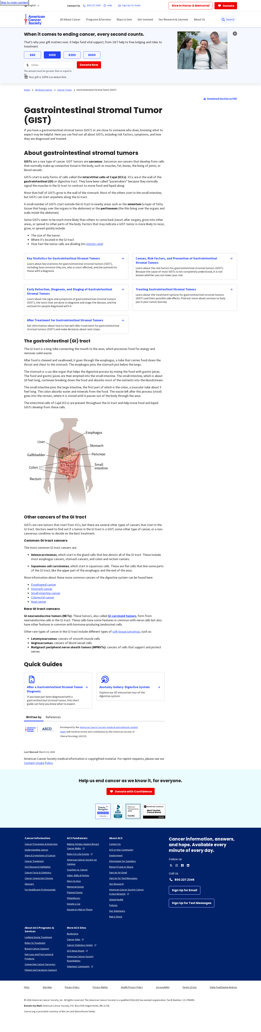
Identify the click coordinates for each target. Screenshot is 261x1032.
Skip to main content (14, 2)
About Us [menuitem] (199, 19)
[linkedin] (188, 865)
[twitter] (171, 865)
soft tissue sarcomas (126, 631)
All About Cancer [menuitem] (70, 19)
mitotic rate (94, 244)
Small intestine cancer (45, 593)
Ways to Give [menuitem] (124, 19)
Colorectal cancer (42, 597)
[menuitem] (34, 19)
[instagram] (177, 865)
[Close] (235, 33)
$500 (92, 55)
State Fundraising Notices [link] (223, 987)
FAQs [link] (26, 987)
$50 (32, 55)
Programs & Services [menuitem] (98, 19)
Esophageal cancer (43, 585)
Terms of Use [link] (190, 987)
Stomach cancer (41, 589)
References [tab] (53, 717)
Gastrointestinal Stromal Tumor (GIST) (96, 89)
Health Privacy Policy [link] (132, 987)
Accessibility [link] (163, 987)
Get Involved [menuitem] (145, 19)
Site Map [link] (47, 987)
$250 (72, 55)
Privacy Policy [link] (72, 987)
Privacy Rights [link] (100, 987)
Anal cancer (38, 602)
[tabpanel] (94, 733)
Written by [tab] (33, 717)
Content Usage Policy (38, 763)
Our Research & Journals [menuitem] (173, 19)
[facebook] (182, 865)
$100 (52, 55)
